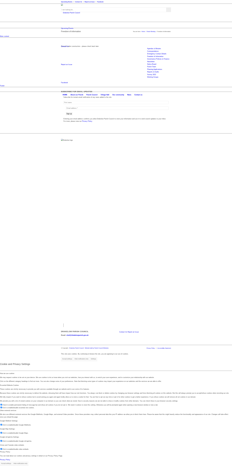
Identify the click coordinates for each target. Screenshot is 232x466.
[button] (61, 325)
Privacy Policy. (87, 121)
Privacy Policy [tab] (5, 452)
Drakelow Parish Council (76, 348)
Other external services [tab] (8, 410)
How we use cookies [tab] (7, 373)
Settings (93, 359)
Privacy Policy (5, 460)
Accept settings (67, 359)
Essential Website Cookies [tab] (9, 385)
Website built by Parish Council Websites (97, 348)
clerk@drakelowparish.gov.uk (77, 335)
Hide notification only (81, 359)
